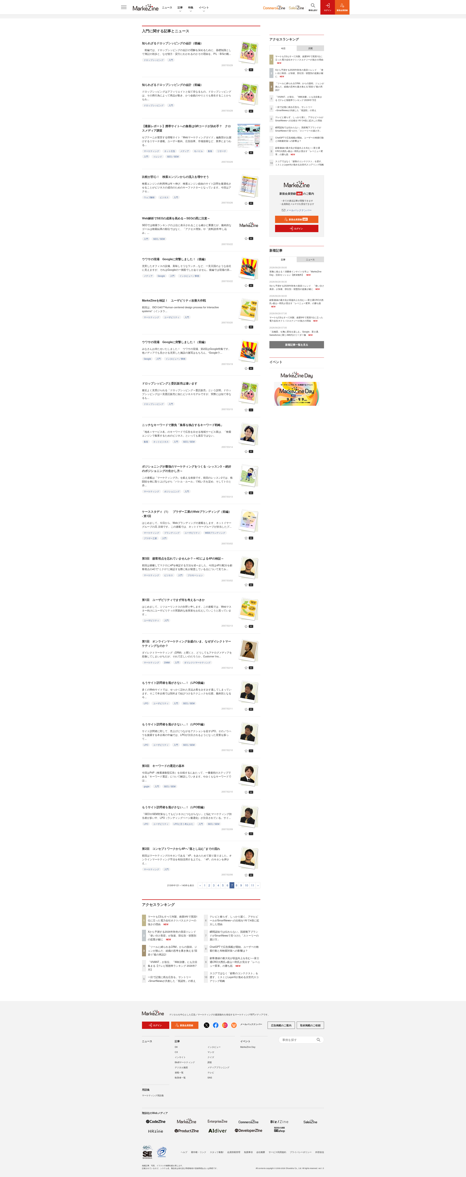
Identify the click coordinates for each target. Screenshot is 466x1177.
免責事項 (248, 1151)
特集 (190, 7)
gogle (146, 786)
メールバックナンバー (299, 210)
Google (161, 275)
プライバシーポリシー (301, 1151)
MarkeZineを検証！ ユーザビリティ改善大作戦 (174, 300)
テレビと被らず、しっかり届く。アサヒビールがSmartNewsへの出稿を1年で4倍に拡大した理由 (234, 920)
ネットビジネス (161, 441)
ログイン (298, 228)
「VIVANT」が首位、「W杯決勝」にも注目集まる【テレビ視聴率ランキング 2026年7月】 (172, 965)
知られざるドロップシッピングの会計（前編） (172, 85)
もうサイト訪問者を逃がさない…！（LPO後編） (174, 683)
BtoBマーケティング (185, 1062)
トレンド (157, 156)
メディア (184, 150)
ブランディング (171, 532)
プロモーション (195, 575)
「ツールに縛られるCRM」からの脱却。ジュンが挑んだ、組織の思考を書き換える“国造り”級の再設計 (172, 950)
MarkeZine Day (247, 1046)
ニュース (167, 7)
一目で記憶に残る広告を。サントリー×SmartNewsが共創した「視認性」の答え (172, 979)
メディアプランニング (218, 1067)
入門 (171, 59)
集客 (210, 150)
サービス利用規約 (277, 1151)
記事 (180, 7)
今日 (283, 48)
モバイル (198, 150)
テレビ (211, 1072)
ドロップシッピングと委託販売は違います (169, 383)
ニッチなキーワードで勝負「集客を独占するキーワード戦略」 (183, 425)
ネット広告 (169, 150)
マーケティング (151, 150)
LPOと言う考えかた (183, 823)
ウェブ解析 (149, 197)
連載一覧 (179, 1072)
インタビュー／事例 (189, 275)
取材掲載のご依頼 (310, 1025)
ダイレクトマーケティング (197, 662)
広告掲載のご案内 (281, 1025)
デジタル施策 (181, 1067)
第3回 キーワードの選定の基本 (163, 766)
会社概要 (260, 1151)
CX (176, 1051)
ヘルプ (184, 1151)
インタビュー (214, 1046)
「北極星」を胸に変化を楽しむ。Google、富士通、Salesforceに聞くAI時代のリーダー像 (294, 333)
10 (246, 885)
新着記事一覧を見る (296, 344)
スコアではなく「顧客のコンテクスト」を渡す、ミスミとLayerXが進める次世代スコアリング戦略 (234, 977)
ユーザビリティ (171, 317)
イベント (204, 7)
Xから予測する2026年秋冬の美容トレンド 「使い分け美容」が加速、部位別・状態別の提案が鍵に (173, 935)
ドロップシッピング (153, 59)
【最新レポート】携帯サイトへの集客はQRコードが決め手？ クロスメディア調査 (186, 128)
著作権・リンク (198, 1151)
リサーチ (221, 150)
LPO (146, 703)
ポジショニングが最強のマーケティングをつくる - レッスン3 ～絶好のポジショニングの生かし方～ (186, 468)
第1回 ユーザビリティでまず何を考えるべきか (173, 600)
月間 (310, 48)
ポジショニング (171, 491)
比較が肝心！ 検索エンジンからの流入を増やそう (175, 177)
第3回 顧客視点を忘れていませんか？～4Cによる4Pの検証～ (183, 558)
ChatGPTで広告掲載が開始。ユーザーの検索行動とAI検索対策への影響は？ (234, 948)
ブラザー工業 (150, 538)
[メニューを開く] (123, 7)
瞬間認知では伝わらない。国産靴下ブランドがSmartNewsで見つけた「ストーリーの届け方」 (234, 935)
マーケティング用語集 (153, 1095)
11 (252, 885)
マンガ (211, 1051)
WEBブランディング (215, 532)
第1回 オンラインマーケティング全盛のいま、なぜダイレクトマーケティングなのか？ (186, 643)
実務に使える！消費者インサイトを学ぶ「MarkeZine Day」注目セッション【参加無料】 (295, 273)
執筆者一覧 (180, 1077)
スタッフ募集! (217, 1151)
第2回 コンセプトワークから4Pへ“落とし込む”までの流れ (181, 848)
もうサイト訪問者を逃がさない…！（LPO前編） (174, 807)
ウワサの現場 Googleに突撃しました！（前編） (174, 342)
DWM (167, 662)
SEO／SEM (173, 156)
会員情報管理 (233, 1151)
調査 (210, 1062)
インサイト (180, 1057)
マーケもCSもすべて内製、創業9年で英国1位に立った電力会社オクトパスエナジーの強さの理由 (173, 920)
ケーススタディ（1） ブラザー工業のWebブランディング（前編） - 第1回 (186, 513)
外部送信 (319, 1151)
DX (176, 1046)
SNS (210, 1077)
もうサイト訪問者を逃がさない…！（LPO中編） (174, 724)
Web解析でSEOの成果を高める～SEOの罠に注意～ (176, 218)
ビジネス (164, 197)
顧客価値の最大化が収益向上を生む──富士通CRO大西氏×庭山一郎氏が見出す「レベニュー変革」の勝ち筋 (235, 961)
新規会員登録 (298, 219)
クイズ (211, 1057)
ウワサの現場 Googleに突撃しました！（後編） (174, 259)
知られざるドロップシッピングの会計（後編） (172, 43)
